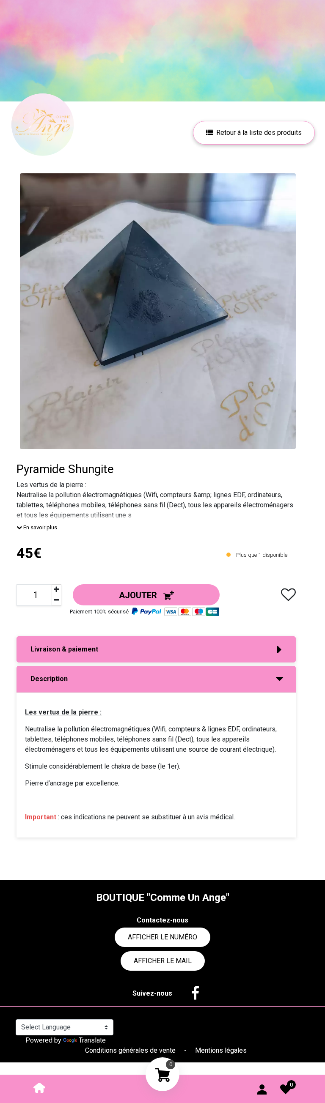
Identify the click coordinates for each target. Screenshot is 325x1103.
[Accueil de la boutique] (39, 1087)
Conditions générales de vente (131, 1050)
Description (49, 679)
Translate (92, 1040)
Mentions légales (221, 1050)
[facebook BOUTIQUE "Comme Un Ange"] (190, 993)
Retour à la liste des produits (259, 133)
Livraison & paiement (64, 649)
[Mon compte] (262, 1088)
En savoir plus (39, 527)
